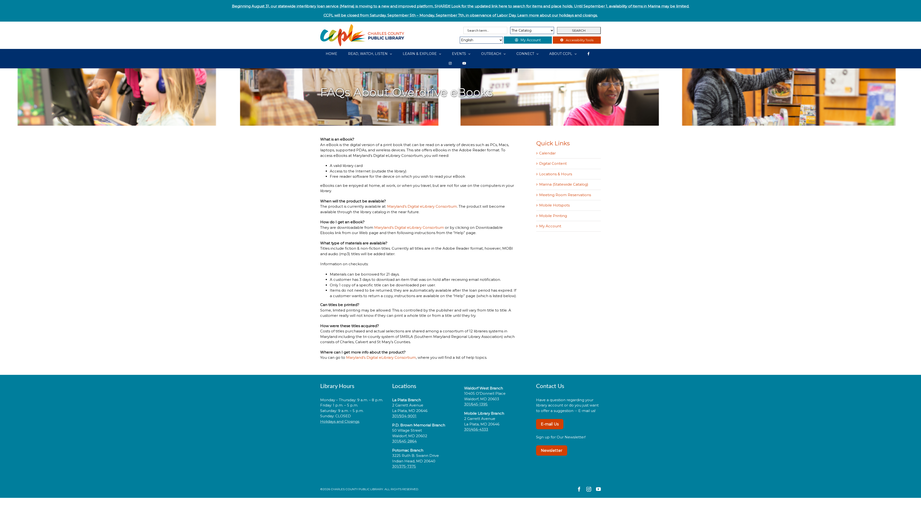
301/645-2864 (404, 441)
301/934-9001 (404, 416)
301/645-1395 (476, 404)
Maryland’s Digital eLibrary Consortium (422, 206)
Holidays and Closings (339, 421)
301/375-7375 (404, 466)
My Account (550, 226)
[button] (353, 436)
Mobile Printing (553, 215)
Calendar (547, 153)
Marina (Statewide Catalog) (563, 184)
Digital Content (553, 163)
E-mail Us (550, 424)
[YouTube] (464, 63)
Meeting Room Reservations (565, 195)
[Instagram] (450, 63)
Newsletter (551, 450)
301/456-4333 (476, 429)
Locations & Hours (555, 174)
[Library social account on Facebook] (588, 54)
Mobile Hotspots (554, 205)
